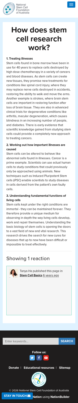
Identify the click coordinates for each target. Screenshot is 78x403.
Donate (14, 368)
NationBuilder (59, 397)
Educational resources (39, 368)
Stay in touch (15, 396)
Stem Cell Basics (31, 275)
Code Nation (33, 397)
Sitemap (64, 368)
